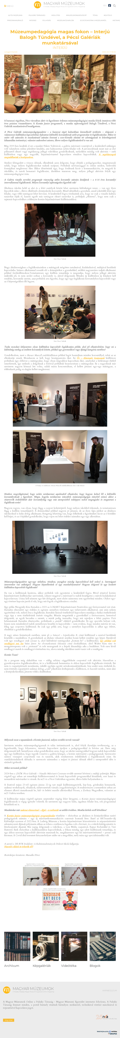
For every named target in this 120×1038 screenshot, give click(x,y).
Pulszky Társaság (37, 15)
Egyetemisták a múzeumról (93, 20)
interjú (32, 20)
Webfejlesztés (103, 1031)
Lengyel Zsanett (10, 52)
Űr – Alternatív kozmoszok (90, 358)
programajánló (15, 20)
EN (104, 5)
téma (95, 15)
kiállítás (56, 15)
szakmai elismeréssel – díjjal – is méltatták (39, 810)
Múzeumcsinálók (65, 20)
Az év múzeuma (15, 15)
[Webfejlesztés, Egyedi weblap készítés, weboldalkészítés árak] (112, 1033)
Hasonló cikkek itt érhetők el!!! (18, 846)
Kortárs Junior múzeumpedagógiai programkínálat (31, 815)
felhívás (46, 20)
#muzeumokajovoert (76, 15)
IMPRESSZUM (109, 990)
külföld (108, 15)
